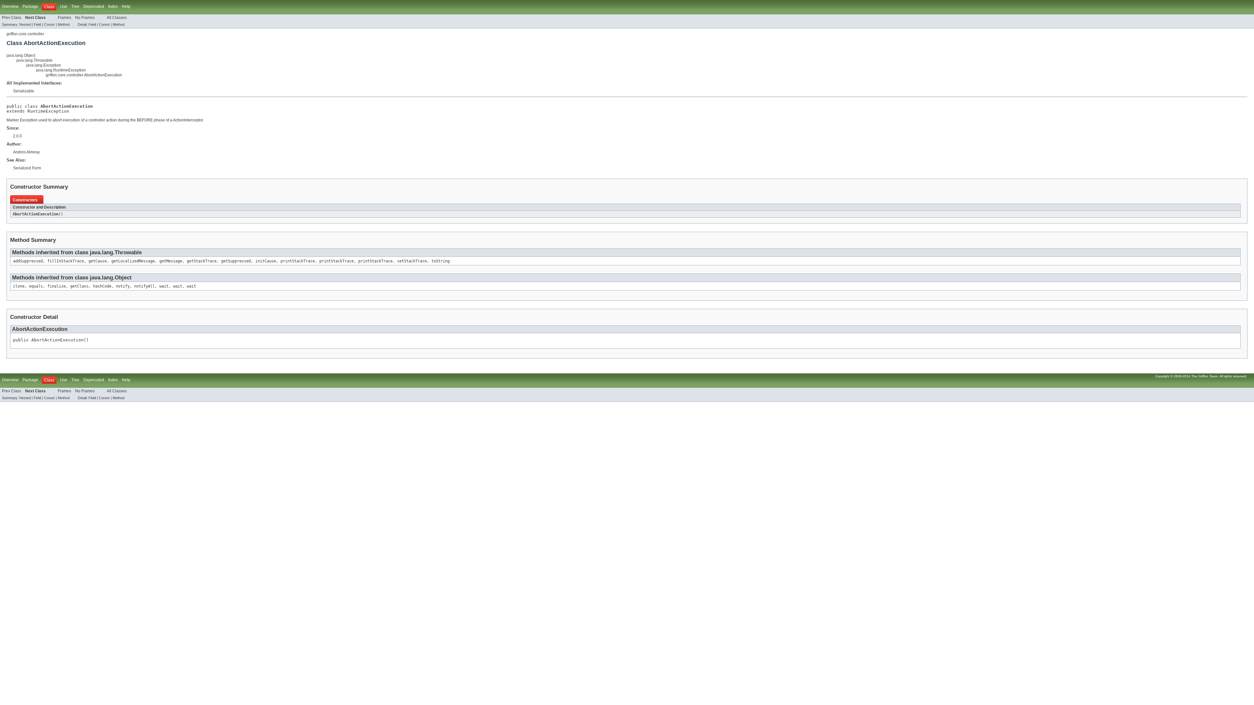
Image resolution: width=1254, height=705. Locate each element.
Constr (49, 24)
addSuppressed (28, 261)
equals (36, 286)
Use (63, 6)
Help (126, 6)
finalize (56, 286)
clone (18, 286)
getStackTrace (202, 261)
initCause (265, 261)
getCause (97, 261)
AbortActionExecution (35, 214)
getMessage (170, 261)
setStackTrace (412, 261)
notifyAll (144, 286)
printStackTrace (298, 261)
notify (123, 286)
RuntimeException (48, 111)
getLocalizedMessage (133, 261)
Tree (75, 6)
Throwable (128, 252)
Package (30, 6)
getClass (79, 286)
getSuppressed (236, 261)
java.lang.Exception (43, 65)
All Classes (117, 17)
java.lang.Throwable (34, 60)
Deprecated (93, 6)
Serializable (23, 91)
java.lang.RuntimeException (61, 70)
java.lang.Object (21, 55)
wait (164, 286)
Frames (64, 17)
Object (123, 277)
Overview (10, 6)
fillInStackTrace (65, 261)
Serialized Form (27, 168)
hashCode (102, 286)
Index (113, 6)
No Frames (85, 17)
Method (64, 24)
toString (440, 261)
